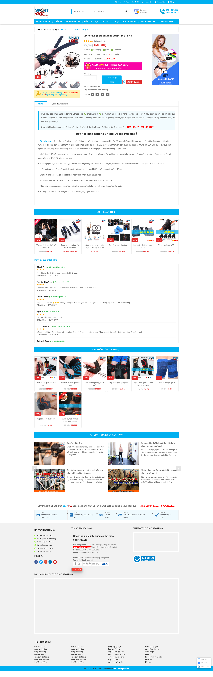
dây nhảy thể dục (114, 659)
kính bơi (148, 662)
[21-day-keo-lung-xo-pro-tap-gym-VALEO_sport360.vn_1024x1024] (57, 57)
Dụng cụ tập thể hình (52, 22)
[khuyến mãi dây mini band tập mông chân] (162, 59)
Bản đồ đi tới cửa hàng (82, 547)
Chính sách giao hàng (44, 545)
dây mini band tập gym (117, 654)
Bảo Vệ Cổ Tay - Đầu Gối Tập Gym (74, 29)
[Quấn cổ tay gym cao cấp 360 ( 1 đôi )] (46, 367)
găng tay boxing (40, 649)
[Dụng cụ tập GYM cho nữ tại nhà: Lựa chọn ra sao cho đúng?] (123, 453)
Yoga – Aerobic (130, 22)
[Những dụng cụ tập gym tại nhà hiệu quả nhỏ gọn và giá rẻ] (123, 480)
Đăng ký (173, 2)
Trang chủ (40, 29)
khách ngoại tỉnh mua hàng (46, 539)
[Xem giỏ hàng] (140, 11)
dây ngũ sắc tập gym (116, 657)
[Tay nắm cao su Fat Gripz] (118, 230)
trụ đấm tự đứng (40, 662)
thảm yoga (149, 652)
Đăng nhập (161, 2)
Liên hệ (148, 2)
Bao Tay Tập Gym (75, 443)
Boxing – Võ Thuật (111, 22)
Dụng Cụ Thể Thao (148, 22)
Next (78, 84)
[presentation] (34, 468)
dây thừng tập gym (152, 649)
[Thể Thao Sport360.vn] (41, 11)
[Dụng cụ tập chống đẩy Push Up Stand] (70, 230)
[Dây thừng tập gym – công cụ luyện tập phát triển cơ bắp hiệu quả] (49, 480)
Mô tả (40, 104)
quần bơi (148, 659)
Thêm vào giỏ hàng (111, 80)
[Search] (126, 11)
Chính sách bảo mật (44, 551)
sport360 (125, 669)
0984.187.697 (172, 10)
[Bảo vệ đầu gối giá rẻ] (167, 367)
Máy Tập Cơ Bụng (91, 22)
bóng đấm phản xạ (41, 659)
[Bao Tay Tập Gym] (49, 453)
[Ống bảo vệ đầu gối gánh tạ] (118, 367)
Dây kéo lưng (46, 141)
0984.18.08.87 (172, 12)
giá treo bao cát (40, 654)
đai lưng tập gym (151, 647)
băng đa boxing (40, 652)
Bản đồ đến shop (137, 2)
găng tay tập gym (115, 647)
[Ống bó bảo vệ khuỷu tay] (46, 403)
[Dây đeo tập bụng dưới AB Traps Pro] (46, 230)
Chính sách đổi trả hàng (45, 548)
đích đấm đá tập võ (41, 657)
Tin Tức (126, 2)
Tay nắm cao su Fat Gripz (118, 245)
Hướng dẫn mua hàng (59, 104)
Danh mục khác (166, 22)
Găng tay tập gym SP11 (167, 245)
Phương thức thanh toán (45, 542)
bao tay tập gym (114, 649)
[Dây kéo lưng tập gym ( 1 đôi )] (94, 367)
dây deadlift (92, 90)
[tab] (41, 103)
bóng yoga (149, 654)
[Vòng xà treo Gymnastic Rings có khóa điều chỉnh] (94, 230)
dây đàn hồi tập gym (116, 652)
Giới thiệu (118, 2)
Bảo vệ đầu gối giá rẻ (167, 383)
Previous (36, 84)
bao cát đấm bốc (40, 647)
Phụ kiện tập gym (73, 22)
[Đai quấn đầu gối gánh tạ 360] (70, 367)
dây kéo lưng (103, 90)
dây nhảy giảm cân (115, 662)
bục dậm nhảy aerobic (153, 657)
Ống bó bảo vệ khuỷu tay (45, 419)
